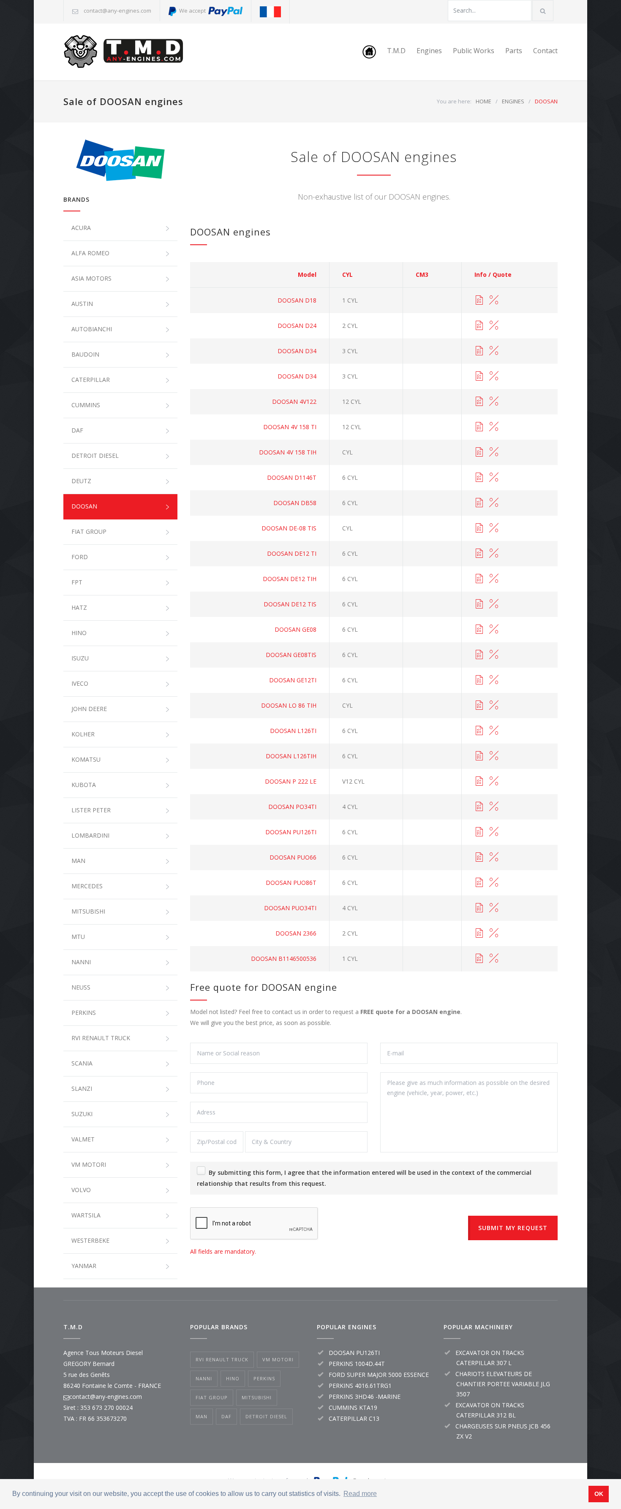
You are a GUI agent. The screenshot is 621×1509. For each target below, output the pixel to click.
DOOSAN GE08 (295, 629)
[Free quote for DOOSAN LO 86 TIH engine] (493, 705)
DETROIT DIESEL (95, 456)
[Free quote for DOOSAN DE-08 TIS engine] (493, 528)
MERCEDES (87, 886)
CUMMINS (85, 405)
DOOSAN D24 (297, 326)
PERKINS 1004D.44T (357, 1364)
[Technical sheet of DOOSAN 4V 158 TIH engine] (479, 452)
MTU (78, 937)
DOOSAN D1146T (291, 477)
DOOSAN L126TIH (291, 756)
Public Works (473, 50)
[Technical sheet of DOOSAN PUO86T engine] (479, 883)
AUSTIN (82, 304)
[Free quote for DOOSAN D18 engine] (493, 300)
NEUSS (80, 987)
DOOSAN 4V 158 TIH (287, 452)
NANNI (81, 962)
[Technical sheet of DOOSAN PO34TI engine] (479, 807)
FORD (79, 557)
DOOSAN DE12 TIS (290, 604)
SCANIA (82, 1063)
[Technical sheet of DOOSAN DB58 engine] (479, 503)
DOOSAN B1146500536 (283, 959)
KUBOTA (83, 785)
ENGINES (513, 101)
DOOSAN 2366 (295, 933)
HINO (79, 633)
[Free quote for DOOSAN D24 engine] (493, 326)
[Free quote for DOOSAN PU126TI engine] (493, 832)
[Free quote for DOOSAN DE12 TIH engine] (493, 579)
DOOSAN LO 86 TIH (288, 705)
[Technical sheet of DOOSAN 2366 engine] (479, 933)
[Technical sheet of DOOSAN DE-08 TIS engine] (479, 528)
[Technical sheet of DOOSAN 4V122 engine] (479, 402)
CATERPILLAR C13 (354, 1418)
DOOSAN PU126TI (290, 832)
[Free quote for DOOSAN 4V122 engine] (493, 402)
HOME (483, 101)
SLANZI (81, 1088)
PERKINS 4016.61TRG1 (360, 1386)
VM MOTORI (88, 1164)
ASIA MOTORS (91, 278)
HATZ (79, 607)
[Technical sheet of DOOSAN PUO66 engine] (479, 857)
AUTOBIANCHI (91, 329)
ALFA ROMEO (90, 253)
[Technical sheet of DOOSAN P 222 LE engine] (479, 781)
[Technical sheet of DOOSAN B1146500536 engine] (479, 959)
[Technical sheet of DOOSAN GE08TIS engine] (479, 655)
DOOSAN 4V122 (294, 402)
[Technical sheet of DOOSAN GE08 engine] (479, 630)
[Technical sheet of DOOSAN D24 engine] (479, 326)
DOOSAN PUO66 (293, 857)
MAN (78, 861)
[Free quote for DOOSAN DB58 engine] (493, 503)
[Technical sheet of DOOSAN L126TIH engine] (479, 756)
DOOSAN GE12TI (292, 680)
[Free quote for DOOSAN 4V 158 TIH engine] (493, 452)
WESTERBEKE (90, 1240)
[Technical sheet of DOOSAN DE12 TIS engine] (479, 604)
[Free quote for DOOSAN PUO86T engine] (493, 883)
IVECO (79, 683)
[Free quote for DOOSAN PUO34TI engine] (493, 908)
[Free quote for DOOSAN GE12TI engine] (493, 680)
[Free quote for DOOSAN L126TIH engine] (493, 756)
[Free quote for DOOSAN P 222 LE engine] (493, 781)
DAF (77, 430)
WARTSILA (86, 1215)
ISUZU (80, 658)
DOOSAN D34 (297, 351)
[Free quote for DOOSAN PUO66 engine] (493, 857)
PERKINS (83, 1013)
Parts (513, 50)
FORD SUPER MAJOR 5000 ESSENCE (379, 1375)
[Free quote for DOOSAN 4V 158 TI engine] (493, 427)
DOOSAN (84, 506)
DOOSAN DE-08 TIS (288, 528)
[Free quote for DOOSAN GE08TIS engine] (493, 655)
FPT (76, 582)
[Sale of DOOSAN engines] (120, 160)
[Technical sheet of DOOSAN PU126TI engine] (479, 832)
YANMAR (83, 1266)
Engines (429, 50)
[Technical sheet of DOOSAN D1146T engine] (479, 478)
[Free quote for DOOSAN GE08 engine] (493, 630)
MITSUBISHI (88, 911)
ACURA (81, 228)
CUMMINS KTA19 (353, 1408)
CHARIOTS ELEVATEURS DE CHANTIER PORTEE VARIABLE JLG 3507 (502, 1384)
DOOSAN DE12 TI (291, 553)
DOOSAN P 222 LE (290, 781)
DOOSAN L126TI (293, 731)
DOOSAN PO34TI (292, 807)
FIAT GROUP (88, 531)
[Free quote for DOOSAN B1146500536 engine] (493, 959)
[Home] (369, 52)
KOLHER (83, 734)
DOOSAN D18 (297, 300)
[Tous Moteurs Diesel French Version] (270, 11)
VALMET (83, 1139)
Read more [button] (360, 1493)
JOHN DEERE (89, 709)
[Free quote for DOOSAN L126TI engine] (493, 731)
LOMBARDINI (90, 835)
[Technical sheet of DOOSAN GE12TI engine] (479, 680)
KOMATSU (86, 759)
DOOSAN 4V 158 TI (289, 427)
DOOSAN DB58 (294, 503)
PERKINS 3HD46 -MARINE (364, 1397)
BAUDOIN (85, 354)
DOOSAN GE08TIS (291, 655)
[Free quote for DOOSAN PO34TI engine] (493, 807)
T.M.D (396, 50)
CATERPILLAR (90, 380)
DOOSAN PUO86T (291, 883)
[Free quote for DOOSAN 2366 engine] (493, 933)
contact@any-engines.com (117, 10)
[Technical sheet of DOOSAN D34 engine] (479, 351)
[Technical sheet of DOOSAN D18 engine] (479, 300)
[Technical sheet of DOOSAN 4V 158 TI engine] (479, 427)
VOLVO (81, 1190)
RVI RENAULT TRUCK (100, 1038)
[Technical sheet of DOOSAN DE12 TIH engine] (479, 579)
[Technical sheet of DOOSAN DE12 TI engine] (479, 554)
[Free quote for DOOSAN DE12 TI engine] (493, 554)
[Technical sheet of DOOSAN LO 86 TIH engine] (479, 705)
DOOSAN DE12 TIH (289, 579)
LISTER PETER (91, 810)
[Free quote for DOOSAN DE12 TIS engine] (493, 604)
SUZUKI (82, 1114)
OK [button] (598, 1493)
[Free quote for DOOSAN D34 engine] (493, 351)
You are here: (454, 101)
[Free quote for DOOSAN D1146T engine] (493, 478)
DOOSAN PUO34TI (290, 908)
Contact (545, 50)
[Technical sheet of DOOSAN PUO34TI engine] (479, 908)
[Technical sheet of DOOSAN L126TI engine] (479, 731)
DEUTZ (81, 481)
